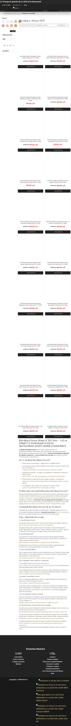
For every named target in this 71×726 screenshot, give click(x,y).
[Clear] (3, 21)
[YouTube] (32, 641)
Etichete (6, 51)
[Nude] (15, 21)
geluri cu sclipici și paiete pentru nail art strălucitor (46, 618)
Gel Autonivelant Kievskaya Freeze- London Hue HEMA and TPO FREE (57, 263)
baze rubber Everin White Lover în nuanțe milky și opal (46, 504)
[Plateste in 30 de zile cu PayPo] (54, 680)
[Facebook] (18, 641)
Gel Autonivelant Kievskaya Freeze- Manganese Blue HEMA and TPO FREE (30, 304)
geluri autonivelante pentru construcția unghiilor (36, 525)
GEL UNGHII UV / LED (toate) (12, 13)
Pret (4, 39)
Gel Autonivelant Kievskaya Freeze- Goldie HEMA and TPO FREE (57, 181)
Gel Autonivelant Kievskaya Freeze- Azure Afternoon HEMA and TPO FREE (57, 57)
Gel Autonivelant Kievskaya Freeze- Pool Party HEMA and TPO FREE (30, 345)
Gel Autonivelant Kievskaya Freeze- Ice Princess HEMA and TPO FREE (57, 222)
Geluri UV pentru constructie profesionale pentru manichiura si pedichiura (41, 624)
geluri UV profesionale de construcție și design (39, 488)
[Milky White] (7, 21)
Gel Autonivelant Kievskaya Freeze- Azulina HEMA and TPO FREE (30, 57)
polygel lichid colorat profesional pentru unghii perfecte (38, 602)
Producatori (7, 35)
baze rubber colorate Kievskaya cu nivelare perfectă (37, 565)
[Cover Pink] (3, 25)
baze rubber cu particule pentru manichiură (34, 583)
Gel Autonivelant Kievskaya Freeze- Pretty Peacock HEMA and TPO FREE (58, 345)
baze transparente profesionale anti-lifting (34, 574)
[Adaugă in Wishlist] (20, 53)
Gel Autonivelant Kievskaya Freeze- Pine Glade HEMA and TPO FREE (57, 304)
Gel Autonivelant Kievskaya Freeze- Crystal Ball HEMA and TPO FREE (57, 140)
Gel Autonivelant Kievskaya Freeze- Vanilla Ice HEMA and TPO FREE (57, 427)
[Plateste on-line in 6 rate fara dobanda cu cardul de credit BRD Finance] (52, 687)
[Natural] (15, 25)
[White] (11, 21)
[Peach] (11, 25)
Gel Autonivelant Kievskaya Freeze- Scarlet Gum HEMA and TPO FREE (57, 386)
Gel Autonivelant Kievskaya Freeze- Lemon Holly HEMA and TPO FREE (30, 263)
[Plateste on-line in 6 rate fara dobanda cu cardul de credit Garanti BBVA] (52, 708)
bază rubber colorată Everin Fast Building (46, 590)
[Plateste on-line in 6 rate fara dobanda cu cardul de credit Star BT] (52, 718)
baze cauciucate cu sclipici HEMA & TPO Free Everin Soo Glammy (43, 498)
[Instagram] (25, 641)
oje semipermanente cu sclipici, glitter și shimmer (36, 558)
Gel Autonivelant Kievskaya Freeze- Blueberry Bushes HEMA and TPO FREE (30, 98)
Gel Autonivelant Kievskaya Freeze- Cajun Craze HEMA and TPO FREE (57, 98)
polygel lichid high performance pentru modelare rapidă (42, 470)
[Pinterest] (39, 641)
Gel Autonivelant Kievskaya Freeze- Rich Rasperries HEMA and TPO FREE (30, 386)
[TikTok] (46, 641)
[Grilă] (20, 25)
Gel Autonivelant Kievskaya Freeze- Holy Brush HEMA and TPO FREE (30, 222)
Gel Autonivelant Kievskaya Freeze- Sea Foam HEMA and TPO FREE (30, 427)
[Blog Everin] (53, 641)
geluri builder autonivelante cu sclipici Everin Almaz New (39, 542)
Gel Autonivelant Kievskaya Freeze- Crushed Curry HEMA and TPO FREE (30, 140)
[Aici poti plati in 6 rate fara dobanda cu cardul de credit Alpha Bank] (52, 697)
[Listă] (22, 25)
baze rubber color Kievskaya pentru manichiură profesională (44, 476)
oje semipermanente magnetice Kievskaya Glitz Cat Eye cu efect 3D (42, 612)
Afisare (61, 25)
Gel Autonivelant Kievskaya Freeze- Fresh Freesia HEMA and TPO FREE (30, 181)
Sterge (13, 31)
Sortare (39, 25)
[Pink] (7, 25)
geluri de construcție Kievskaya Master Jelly (38, 481)
